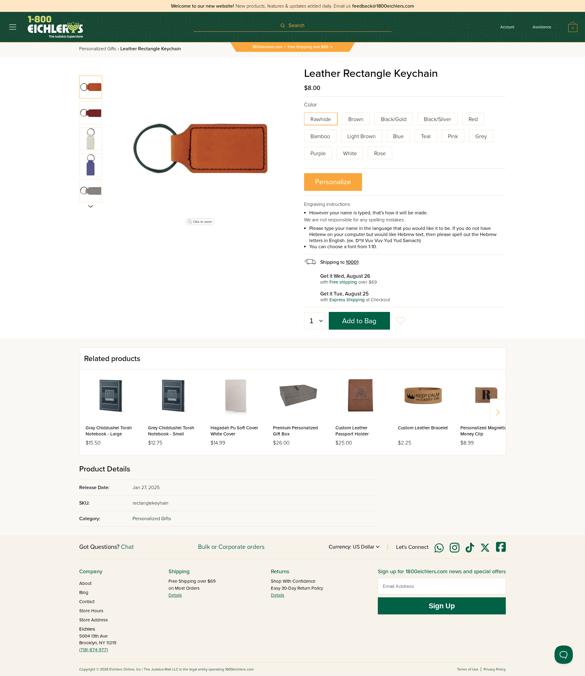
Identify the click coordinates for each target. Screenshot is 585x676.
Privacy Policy (495, 669)
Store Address (93, 620)
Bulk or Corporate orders (231, 547)
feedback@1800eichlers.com (383, 6)
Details (175, 595)
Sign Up (442, 606)
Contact (86, 601)
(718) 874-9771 (93, 650)
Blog (83, 592)
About (85, 583)
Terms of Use (467, 669)
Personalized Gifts (99, 49)
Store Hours (91, 610)
